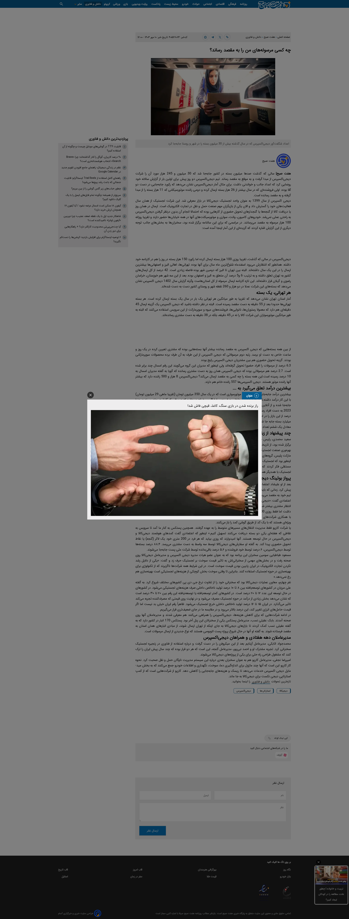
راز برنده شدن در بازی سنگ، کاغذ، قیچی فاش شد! (222, 406)
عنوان (249, 395)
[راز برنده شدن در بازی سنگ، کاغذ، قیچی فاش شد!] (174, 463)
